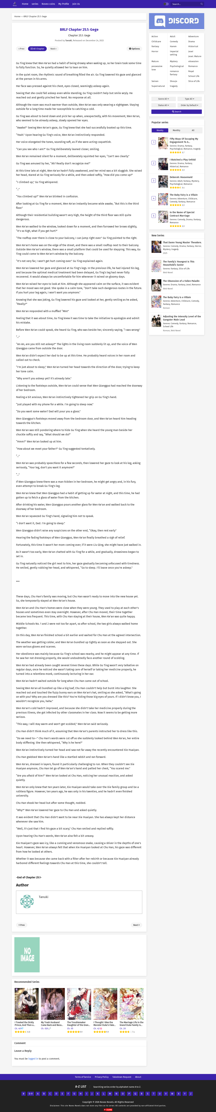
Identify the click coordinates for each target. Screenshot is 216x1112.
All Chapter (38, 48)
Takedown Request (121, 1077)
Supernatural (158, 86)
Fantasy (155, 46)
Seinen (155, 81)
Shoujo (173, 81)
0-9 (30, 1093)
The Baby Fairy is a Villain (184, 194)
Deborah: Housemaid (181, 177)
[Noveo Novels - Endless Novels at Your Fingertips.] (15, 4)
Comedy (174, 41)
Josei (190, 51)
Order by (188, 105)
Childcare (156, 41)
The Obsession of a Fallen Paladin (181, 281)
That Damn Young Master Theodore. (182, 242)
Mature (155, 61)
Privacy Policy (102, 1077)
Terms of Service (83, 1077)
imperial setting (174, 53)
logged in (33, 1058)
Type (188, 99)
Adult (172, 36)
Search (177, 112)
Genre (162, 99)
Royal (191, 71)
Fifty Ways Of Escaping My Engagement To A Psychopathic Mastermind (184, 142)
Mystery (174, 61)
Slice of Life (194, 81)
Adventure (193, 36)
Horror (155, 51)
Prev (21, 48)
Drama (191, 41)
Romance (193, 66)
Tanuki (43, 897)
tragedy (174, 86)
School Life (193, 76)
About (138, 1077)
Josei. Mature (194, 56)
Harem (173, 46)
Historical (193, 46)
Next (53, 48)
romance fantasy (174, 73)
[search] (201, 4)
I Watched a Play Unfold (183, 159)
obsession (193, 61)
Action (155, 36)
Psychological (177, 66)
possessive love (157, 68)
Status (162, 105)
